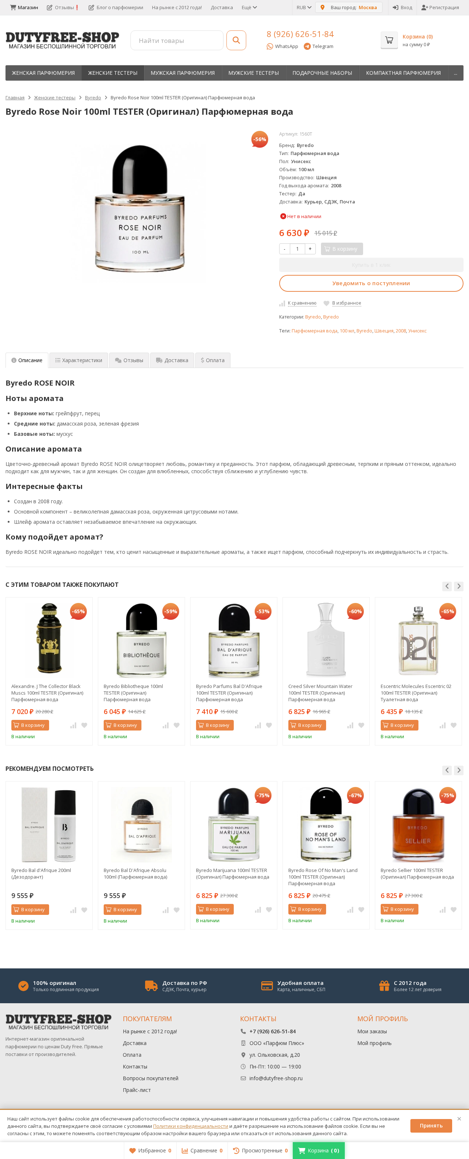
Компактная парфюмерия (403, 72)
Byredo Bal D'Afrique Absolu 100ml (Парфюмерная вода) (135, 873)
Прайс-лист (137, 1089)
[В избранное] (84, 725)
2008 (401, 331)
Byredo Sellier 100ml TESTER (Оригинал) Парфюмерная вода (417, 873)
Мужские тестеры (253, 72)
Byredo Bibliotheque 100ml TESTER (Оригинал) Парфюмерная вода (133, 693)
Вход (406, 7)
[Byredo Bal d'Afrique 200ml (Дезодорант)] (49, 824)
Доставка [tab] (176, 360)
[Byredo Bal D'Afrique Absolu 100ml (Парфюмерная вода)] (141, 824)
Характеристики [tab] (82, 360)
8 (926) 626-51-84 (300, 33)
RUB (302, 7)
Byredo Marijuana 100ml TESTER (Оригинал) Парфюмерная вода (232, 873)
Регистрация (444, 7)
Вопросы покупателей (150, 1078)
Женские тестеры (112, 72)
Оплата (132, 1054)
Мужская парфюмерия (183, 72)
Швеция (384, 331)
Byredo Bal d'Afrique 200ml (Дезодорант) (41, 873)
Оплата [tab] (215, 360)
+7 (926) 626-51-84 (273, 1031)
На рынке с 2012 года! (177, 7)
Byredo (313, 317)
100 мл (347, 331)
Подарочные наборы (322, 72)
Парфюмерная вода (314, 331)
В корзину (33, 725)
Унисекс (417, 331)
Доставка (222, 7)
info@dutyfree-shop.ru (276, 1078)
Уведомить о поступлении (371, 283)
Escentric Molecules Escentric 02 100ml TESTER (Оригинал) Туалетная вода (416, 693)
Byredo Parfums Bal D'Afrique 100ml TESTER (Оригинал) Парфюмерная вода (229, 693)
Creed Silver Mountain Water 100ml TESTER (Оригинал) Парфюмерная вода (320, 693)
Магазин (28, 7)
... (455, 72)
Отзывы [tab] (133, 360)
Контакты (135, 1066)
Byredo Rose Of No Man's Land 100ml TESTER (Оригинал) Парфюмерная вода (323, 877)
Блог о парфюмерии (120, 7)
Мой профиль (374, 1043)
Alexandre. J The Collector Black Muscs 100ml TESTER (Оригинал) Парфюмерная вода (47, 693)
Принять (431, 1125)
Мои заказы (372, 1031)
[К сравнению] (73, 725)
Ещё (247, 7)
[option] (49, 671)
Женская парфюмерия (43, 72)
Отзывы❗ (67, 7)
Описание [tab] (30, 360)
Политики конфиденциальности (190, 1126)
